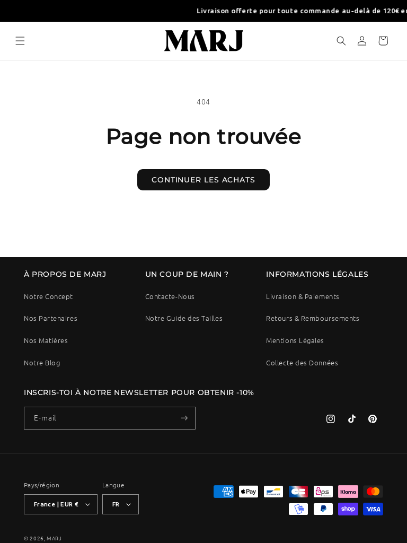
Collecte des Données (302, 362)
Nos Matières (46, 340)
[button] (20, 40)
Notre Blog (42, 362)
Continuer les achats (203, 180)
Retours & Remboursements (312, 318)
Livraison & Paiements (302, 296)
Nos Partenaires (50, 318)
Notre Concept (48, 296)
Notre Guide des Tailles (184, 318)
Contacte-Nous (170, 296)
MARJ (54, 538)
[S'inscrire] (184, 418)
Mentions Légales (295, 340)
